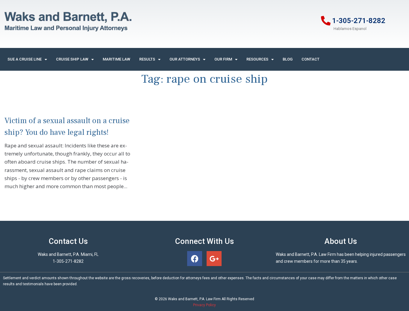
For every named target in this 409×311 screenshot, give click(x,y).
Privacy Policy (204, 305)
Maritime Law (116, 59)
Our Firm (223, 59)
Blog (288, 59)
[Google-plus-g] (214, 258)
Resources (257, 59)
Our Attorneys (184, 59)
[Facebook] (194, 258)
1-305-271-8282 (358, 20)
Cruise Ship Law (72, 59)
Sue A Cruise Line (24, 59)
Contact (310, 59)
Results (147, 59)
